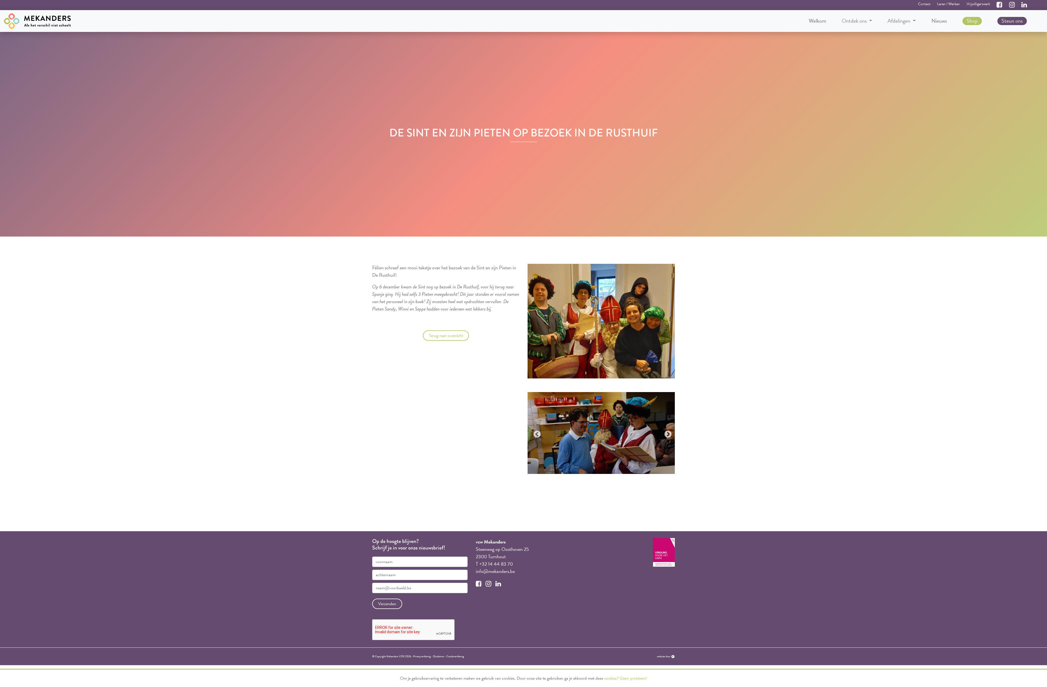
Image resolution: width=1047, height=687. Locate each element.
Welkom (817, 21)
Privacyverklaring (422, 656)
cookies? (611, 678)
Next (666, 433)
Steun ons (1012, 21)
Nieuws (939, 21)
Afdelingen (899, 21)
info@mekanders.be (495, 571)
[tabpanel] (601, 433)
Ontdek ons (855, 21)
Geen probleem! (633, 678)
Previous (535, 433)
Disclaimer (438, 656)
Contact (924, 4)
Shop (972, 21)
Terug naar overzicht (446, 335)
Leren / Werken (948, 4)
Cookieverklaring (455, 656)
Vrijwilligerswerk (978, 4)
